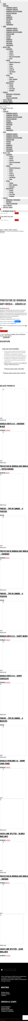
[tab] (15, 337)
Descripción (6, 337)
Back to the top (4, 103)
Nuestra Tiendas (5, 993)
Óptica (10, 229)
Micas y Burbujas (20, 334)
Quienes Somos (5, 992)
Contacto (3, 995)
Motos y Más (3, 335)
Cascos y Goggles (10, 334)
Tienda (6, 229)
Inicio (1, 229)
